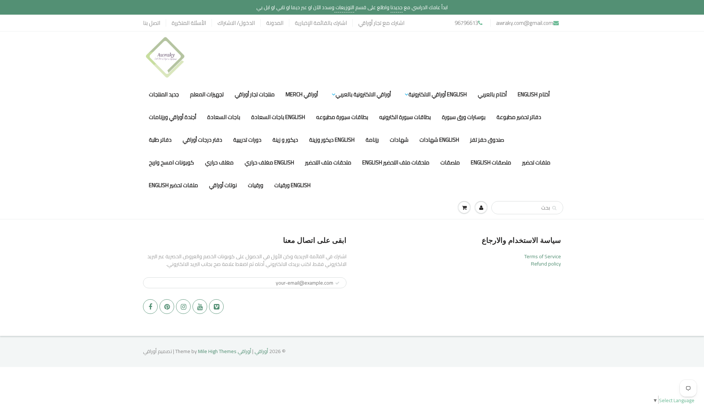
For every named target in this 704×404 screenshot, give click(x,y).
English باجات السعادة (278, 117)
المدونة (274, 23)
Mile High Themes (217, 351)
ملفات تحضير (536, 162)
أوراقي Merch (302, 94)
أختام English (534, 94)
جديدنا (396, 7)
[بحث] (554, 208)
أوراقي (261, 351)
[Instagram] (183, 306)
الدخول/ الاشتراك (236, 23)
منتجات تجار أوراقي (255, 94)
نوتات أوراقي (223, 185)
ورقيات (255, 185)
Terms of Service (542, 256)
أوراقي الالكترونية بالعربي (363, 94)
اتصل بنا (151, 23)
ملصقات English (491, 162)
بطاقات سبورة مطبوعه (342, 117)
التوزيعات (344, 7)
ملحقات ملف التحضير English (395, 162)
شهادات (399, 139)
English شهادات (439, 139)
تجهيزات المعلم (207, 94)
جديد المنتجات (164, 94)
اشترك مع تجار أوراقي (381, 23)
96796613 (466, 23)
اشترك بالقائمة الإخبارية (321, 23)
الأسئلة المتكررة (189, 23)
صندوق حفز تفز (487, 139)
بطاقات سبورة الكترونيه (405, 117)
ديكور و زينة (285, 139)
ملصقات (450, 162)
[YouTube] (199, 306)
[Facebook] (150, 306)
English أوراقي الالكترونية (437, 94)
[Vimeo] (216, 306)
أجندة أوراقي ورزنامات (172, 117)
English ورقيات (292, 185)
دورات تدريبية (247, 139)
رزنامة (372, 139)
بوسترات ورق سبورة (463, 117)
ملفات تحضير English (173, 185)
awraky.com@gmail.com (524, 23)
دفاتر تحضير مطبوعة (518, 117)
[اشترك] (337, 283)
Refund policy (546, 263)
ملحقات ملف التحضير (328, 162)
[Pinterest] (167, 306)
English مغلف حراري (269, 162)
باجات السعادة (223, 117)
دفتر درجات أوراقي (202, 139)
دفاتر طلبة (160, 139)
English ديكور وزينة (332, 139)
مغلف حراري (219, 162)
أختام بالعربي (492, 94)
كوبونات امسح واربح (171, 162)
